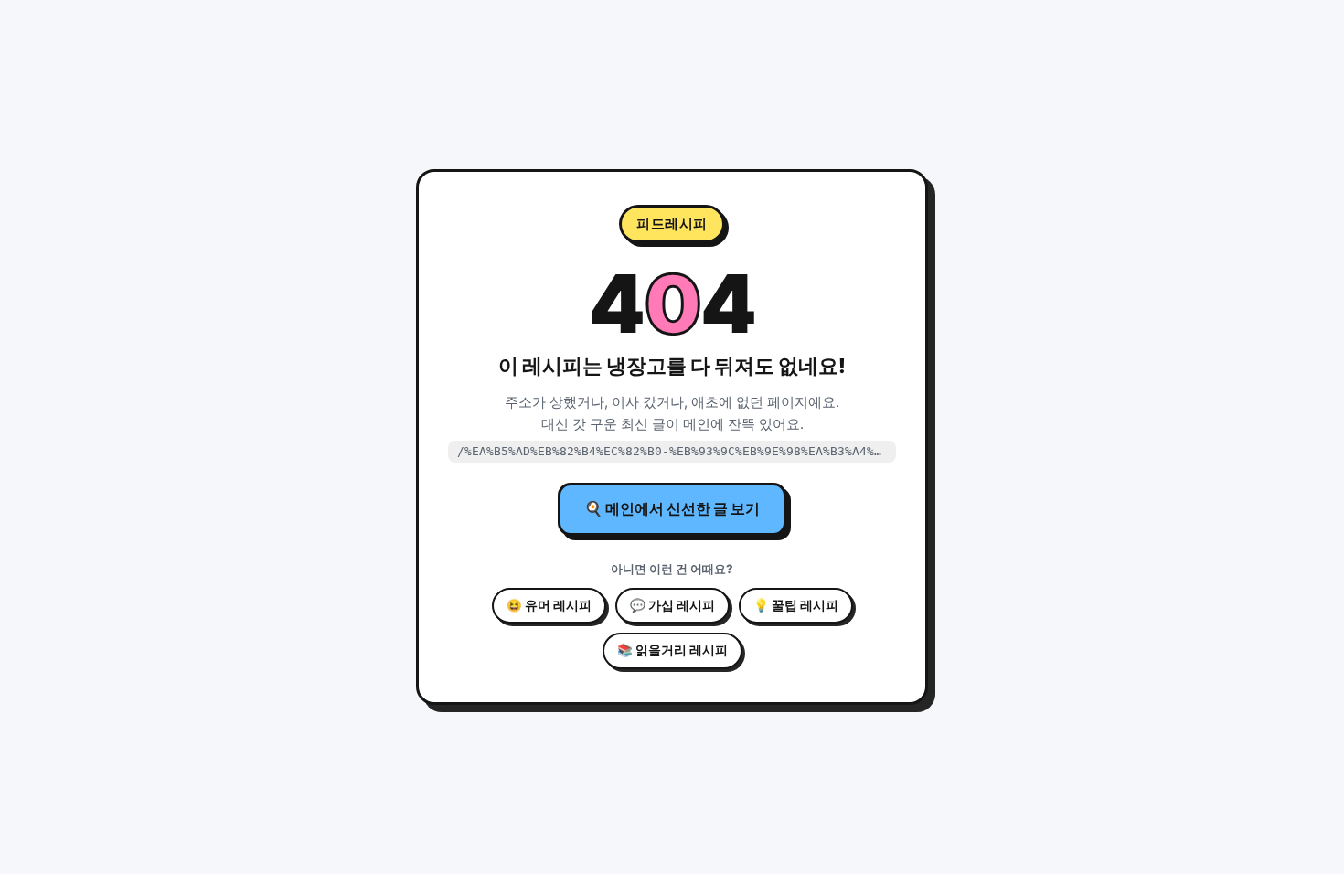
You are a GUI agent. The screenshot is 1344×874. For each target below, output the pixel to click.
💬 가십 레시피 (672, 605)
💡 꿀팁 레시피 (795, 605)
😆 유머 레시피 (549, 605)
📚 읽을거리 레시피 (672, 650)
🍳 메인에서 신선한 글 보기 (672, 508)
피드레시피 (672, 223)
